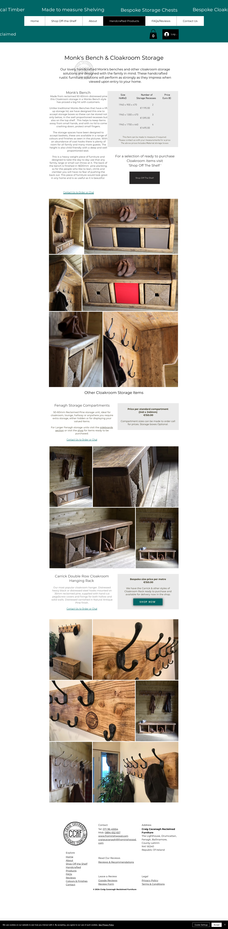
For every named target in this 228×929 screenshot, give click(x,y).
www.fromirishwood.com (113, 836)
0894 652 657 (112, 832)
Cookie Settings (201, 924)
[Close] (224, 925)
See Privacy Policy (106, 924)
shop (80, 430)
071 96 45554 (110, 829)
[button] (153, 34)
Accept (216, 924)
